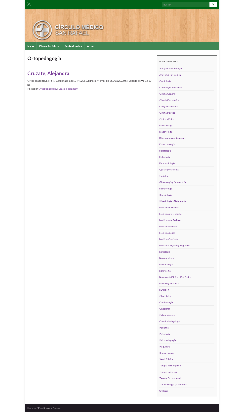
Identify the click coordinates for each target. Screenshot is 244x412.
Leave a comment (68, 88)
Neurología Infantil (169, 283)
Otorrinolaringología (169, 321)
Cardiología (165, 81)
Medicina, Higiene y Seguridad (174, 245)
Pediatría (164, 327)
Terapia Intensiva (168, 371)
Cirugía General (167, 93)
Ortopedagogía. (48, 88)
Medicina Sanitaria (168, 239)
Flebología (164, 157)
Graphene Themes (51, 408)
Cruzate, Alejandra (48, 73)
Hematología (165, 188)
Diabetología (165, 131)
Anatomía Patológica (170, 74)
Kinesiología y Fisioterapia (172, 201)
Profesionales (73, 46)
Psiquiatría (164, 346)
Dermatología (166, 125)
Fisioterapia (165, 150)
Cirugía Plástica (167, 112)
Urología (163, 390)
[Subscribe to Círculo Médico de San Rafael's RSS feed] (29, 3)
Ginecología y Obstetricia (172, 182)
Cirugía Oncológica (169, 100)
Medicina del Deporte (170, 213)
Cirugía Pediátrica (168, 106)
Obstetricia (165, 296)
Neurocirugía (166, 264)
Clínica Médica (166, 119)
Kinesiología (165, 194)
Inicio (30, 46)
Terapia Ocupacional (170, 378)
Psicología (164, 333)
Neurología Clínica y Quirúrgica (175, 277)
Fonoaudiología (167, 163)
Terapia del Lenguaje (170, 365)
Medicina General (168, 226)
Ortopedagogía (167, 315)
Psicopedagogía (167, 340)
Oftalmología (166, 302)
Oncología (164, 308)
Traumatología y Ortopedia (173, 384)
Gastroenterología (169, 169)
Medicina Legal (167, 232)
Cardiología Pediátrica (170, 87)
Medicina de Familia (169, 207)
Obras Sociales (48, 46)
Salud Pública (166, 359)
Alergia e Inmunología (170, 68)
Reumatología (166, 352)
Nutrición (164, 289)
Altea (90, 46)
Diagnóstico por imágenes (172, 138)
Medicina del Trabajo (170, 220)
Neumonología (166, 258)
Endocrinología (167, 144)
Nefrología (164, 251)
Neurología (165, 270)
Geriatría (163, 175)
